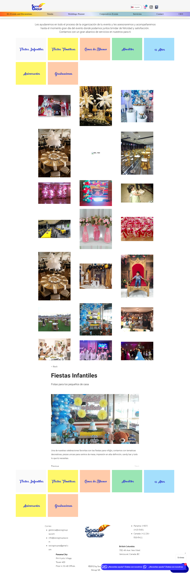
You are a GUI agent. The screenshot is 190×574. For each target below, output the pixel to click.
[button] (59, 366)
